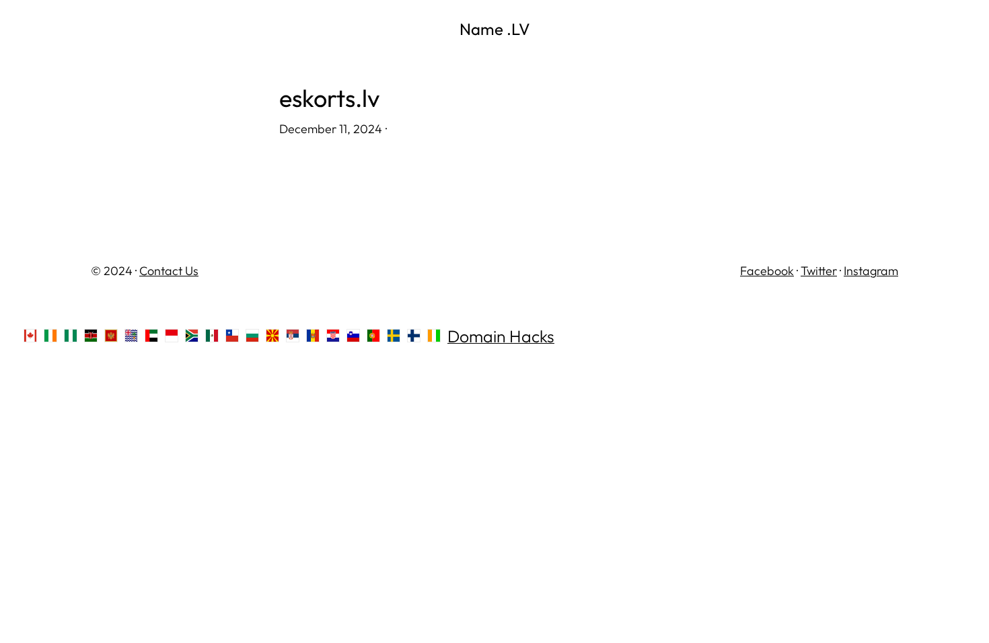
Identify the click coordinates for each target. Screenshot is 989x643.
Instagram (871, 270)
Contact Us (168, 270)
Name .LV (495, 29)
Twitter (819, 270)
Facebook (767, 270)
